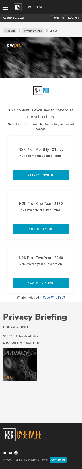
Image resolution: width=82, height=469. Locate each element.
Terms (18, 460)
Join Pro (59, 18)
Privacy (7, 460)
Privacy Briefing (35, 317)
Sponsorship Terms (36, 460)
